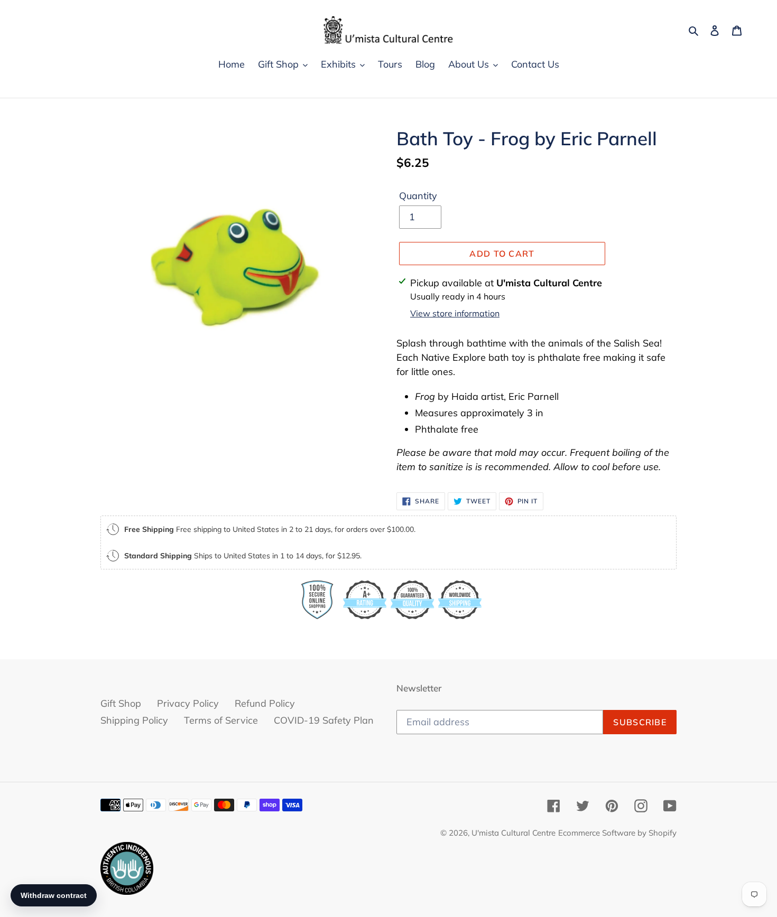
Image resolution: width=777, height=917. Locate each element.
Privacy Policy (188, 703)
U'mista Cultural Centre (513, 833)
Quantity (418, 196)
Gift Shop (120, 703)
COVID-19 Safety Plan (324, 720)
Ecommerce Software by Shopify (617, 833)
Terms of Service (221, 720)
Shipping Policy (134, 720)
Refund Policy (265, 703)
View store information (455, 313)
